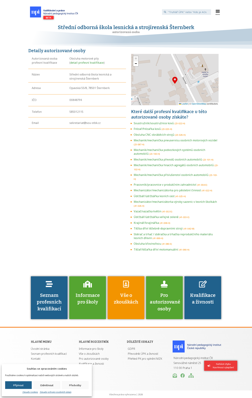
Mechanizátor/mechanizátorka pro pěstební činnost (167, 190)
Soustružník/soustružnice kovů (154, 123)
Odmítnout (46, 385)
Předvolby (75, 385)
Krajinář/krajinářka (146, 223)
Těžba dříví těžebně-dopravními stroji (158, 228)
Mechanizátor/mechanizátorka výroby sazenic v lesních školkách (175, 202)
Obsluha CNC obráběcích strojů (154, 135)
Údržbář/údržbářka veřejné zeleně (156, 217)
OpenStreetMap (198, 103)
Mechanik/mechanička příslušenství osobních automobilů (171, 175)
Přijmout (18, 385)
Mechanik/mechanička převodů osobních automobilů (168, 159)
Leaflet (184, 103)
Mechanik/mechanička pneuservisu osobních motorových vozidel (175, 140)
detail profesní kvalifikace (87, 63)
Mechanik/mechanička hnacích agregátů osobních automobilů (174, 165)
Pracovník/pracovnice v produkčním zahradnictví (165, 185)
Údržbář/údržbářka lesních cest (154, 196)
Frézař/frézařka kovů (147, 129)
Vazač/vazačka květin (147, 211)
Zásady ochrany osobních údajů (55, 392)
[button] (217, 12)
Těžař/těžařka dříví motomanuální (156, 249)
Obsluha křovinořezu (147, 244)
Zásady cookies (30, 392)
